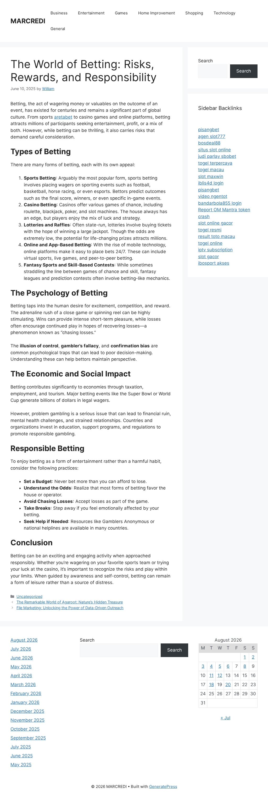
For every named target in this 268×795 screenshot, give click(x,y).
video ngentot (212, 196)
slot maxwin (210, 176)
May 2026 (21, 666)
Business (59, 12)
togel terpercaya (215, 163)
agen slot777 (211, 136)
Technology (224, 12)
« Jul (225, 717)
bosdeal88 (209, 143)
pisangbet (208, 129)
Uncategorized (29, 596)
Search (205, 60)
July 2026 (20, 649)
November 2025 (27, 720)
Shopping (194, 12)
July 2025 (20, 746)
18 (211, 684)
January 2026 (25, 702)
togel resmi (209, 229)
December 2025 (27, 711)
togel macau (211, 169)
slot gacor (208, 256)
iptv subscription (215, 249)
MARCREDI (27, 21)
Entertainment (91, 12)
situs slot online (214, 149)
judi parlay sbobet (217, 156)
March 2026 (23, 684)
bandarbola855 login (220, 203)
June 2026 (21, 657)
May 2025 (20, 764)
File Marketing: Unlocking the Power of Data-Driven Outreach (70, 607)
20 (228, 684)
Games (121, 12)
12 (219, 675)
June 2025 (21, 755)
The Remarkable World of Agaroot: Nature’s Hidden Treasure (69, 602)
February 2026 (25, 693)
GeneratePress (163, 786)
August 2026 (24, 640)
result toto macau (216, 236)
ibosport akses (213, 263)
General (58, 28)
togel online (210, 243)
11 (211, 675)
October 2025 (25, 729)
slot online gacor (215, 223)
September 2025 (28, 738)
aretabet (63, 117)
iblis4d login (211, 183)
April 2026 (21, 675)
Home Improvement (156, 12)
